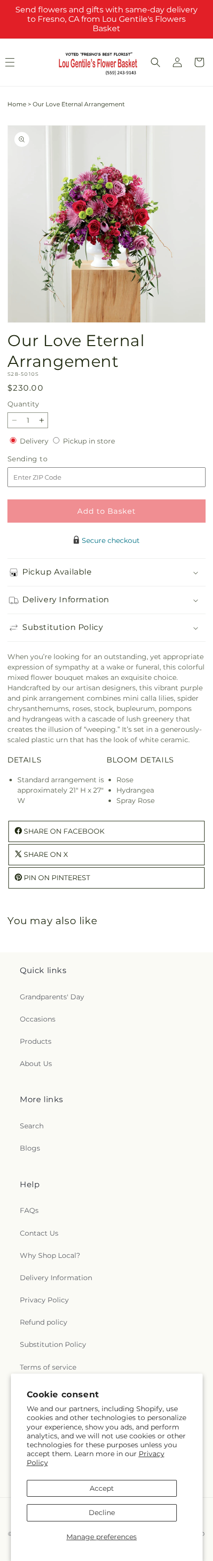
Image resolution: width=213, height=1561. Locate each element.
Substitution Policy (53, 1344)
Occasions (37, 1019)
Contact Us (39, 1233)
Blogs (30, 1148)
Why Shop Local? (50, 1255)
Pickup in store (89, 441)
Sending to (42, 459)
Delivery (35, 441)
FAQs (29, 1210)
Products (36, 1041)
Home (16, 104)
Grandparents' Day (52, 996)
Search (32, 1125)
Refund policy (43, 1322)
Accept (102, 1488)
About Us (36, 1063)
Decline (102, 1512)
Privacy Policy (44, 1299)
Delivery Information (56, 1277)
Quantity (23, 404)
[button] (155, 62)
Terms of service (48, 1367)
